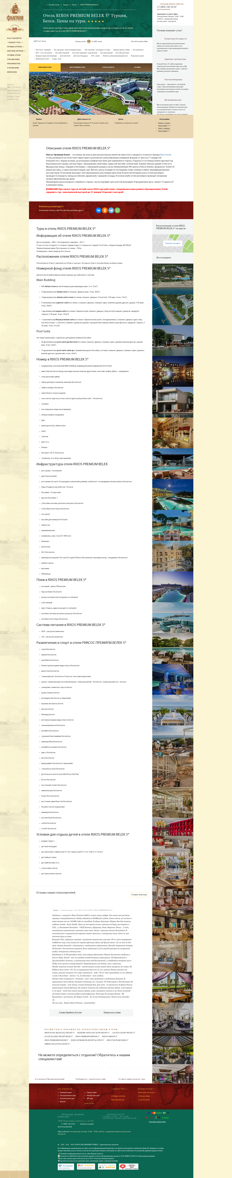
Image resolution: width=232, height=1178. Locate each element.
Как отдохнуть (65, 1089)
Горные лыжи (92, 1092)
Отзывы (137, 67)
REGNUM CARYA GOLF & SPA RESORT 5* (93, 1033)
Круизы (62, 1102)
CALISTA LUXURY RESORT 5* (123, 1033)
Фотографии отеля (77, 67)
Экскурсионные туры (68, 1095)
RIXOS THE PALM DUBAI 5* (117, 1040)
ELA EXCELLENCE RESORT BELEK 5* (59, 1037)
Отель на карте (108, 67)
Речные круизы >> (146, 1089)
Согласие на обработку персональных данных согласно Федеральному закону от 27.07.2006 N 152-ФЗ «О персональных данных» (107, 1156)
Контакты (89, 1103)
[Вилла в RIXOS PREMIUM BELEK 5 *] (172, 402)
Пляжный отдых (66, 1092)
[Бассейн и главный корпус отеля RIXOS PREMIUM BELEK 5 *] (172, 340)
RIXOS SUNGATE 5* (110, 1037)
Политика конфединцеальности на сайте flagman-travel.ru (81, 1154)
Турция (65, 5)
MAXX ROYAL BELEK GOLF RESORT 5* (60, 1033)
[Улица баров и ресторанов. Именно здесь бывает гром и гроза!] (172, 433)
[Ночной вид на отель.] (172, 371)
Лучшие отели (54, 5)
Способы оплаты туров (157, 1122)
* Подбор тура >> (119, 1089)
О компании (144, 1100)
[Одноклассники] (105, 210)
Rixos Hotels (165, 155)
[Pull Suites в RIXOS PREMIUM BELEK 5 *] (172, 556)
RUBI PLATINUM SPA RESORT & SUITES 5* (87, 1040)
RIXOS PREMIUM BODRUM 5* (56, 1040)
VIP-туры (90, 1099)
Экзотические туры (67, 1099)
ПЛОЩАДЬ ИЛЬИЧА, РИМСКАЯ (171, 4)
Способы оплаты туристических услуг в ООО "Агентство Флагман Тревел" (87, 1159)
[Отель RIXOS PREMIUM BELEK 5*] (172, 309)
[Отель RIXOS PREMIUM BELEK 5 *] (172, 279)
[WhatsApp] (117, 210)
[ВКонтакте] (99, 210)
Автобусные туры (93, 1095)
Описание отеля (44, 67)
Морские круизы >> (147, 1092)
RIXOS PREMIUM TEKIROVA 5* (88, 1037)
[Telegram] (111, 210)
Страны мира (144, 1096)
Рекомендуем (117, 1100)
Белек (74, 5)
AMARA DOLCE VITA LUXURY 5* (57, 1044)
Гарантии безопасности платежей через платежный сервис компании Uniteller (89, 1161)
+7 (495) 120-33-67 (167, 7)
